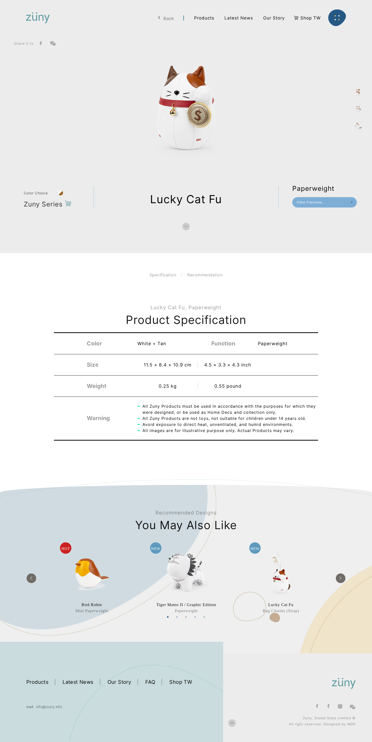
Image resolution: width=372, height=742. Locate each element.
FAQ (150, 682)
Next (340, 578)
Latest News (78, 682)
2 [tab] (176, 617)
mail (29, 707)
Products (37, 682)
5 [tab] (204, 617)
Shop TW (180, 682)
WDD (351, 724)
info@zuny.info (49, 707)
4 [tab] (195, 617)
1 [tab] (167, 617)
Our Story (119, 682)
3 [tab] (186, 617)
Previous (31, 578)
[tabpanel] (91, 578)
